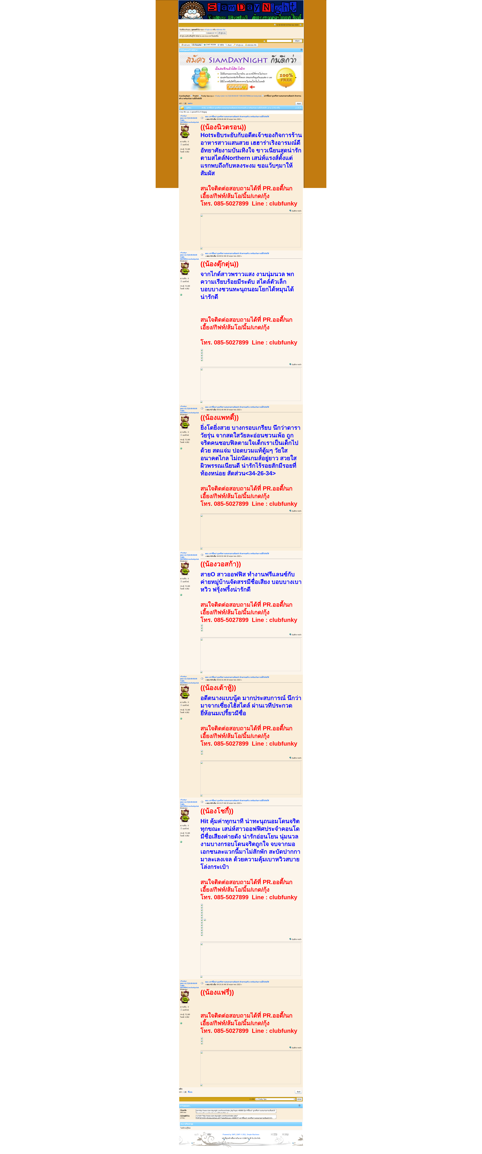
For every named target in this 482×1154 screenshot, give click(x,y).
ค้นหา (230, 45)
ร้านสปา (196, 96)
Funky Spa (205, 96)
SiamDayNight (184, 96)
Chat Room (211, 45)
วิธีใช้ (222, 45)
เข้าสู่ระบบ (208, 30)
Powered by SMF (229, 1134)
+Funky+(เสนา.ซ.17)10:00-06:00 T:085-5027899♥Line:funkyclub (238, 96)
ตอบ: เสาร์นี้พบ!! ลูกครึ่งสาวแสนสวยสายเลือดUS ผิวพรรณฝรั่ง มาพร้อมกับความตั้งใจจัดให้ (237, 117)
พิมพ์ (299, 104)
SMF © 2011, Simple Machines (248, 1134)
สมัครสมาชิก (220, 30)
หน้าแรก (187, 45)
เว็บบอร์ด (198, 45)
